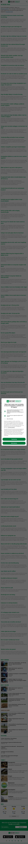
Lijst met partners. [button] (11, 427)
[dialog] (14, 422)
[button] (14, 419)
